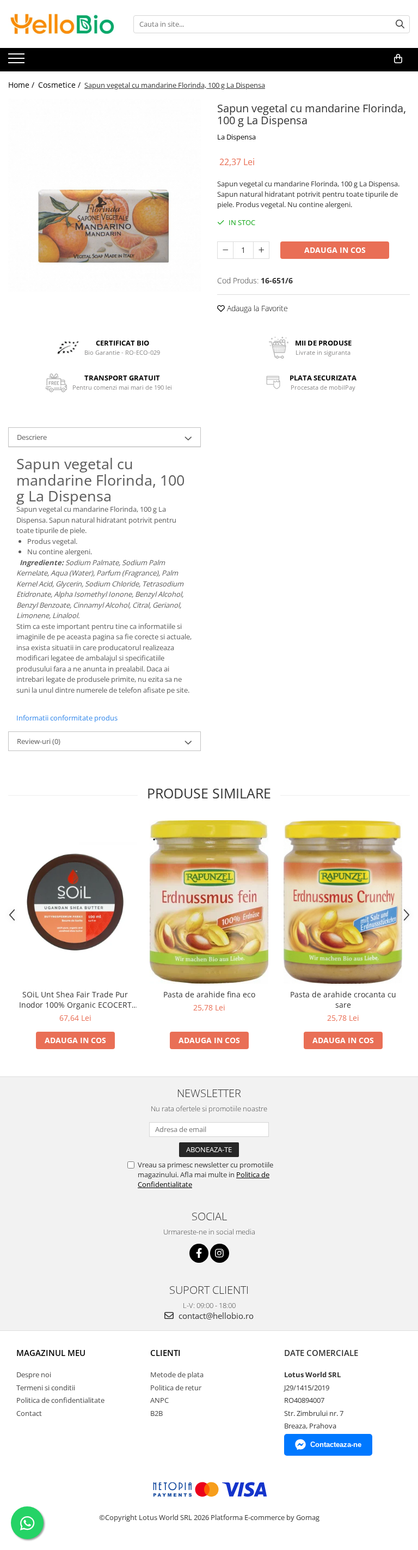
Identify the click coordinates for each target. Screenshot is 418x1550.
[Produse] (17, 61)
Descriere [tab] (32, 437)
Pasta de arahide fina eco (209, 994)
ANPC (159, 1400)
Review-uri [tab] (38, 741)
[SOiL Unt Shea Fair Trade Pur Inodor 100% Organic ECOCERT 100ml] (75, 902)
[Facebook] (198, 1253)
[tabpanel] (104, 195)
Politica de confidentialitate (60, 1400)
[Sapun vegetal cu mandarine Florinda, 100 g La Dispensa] (104, 195)
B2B (156, 1413)
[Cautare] (400, 24)
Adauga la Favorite (256, 308)
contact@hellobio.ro (215, 1315)
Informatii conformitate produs (67, 718)
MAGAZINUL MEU (50, 1352)
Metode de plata (177, 1374)
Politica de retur (175, 1387)
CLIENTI (165, 1352)
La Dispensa (236, 137)
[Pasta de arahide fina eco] (209, 902)
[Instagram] (219, 1253)
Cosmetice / (60, 85)
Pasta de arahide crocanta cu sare (343, 999)
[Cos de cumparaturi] (398, 59)
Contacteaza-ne (335, 1444)
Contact (29, 1413)
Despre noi (33, 1374)
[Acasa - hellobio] (62, 24)
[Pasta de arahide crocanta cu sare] (342, 902)
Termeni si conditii (45, 1387)
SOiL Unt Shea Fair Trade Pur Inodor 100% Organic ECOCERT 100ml (75, 999)
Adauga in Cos (335, 250)
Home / (22, 85)
